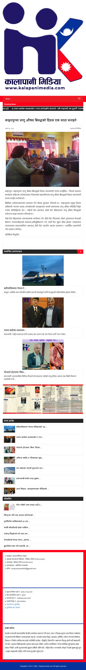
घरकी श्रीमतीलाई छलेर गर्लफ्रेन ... (17, 527)
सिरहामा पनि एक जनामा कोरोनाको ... (19, 515)
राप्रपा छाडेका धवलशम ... (15, 330)
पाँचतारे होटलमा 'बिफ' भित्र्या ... (29, 447)
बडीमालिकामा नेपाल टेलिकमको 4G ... (31, 427)
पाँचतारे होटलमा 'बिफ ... (15, 372)
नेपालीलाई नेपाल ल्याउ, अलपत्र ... (17, 540)
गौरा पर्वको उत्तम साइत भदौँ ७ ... (29, 505)
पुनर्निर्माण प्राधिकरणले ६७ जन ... (17, 521)
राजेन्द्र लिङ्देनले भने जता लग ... (16, 534)
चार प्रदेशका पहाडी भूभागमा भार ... (30, 468)
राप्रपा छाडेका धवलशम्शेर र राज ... (30, 437)
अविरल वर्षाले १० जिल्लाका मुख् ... (29, 458)
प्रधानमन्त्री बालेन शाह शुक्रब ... (28, 478)
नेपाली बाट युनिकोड (13, 604)
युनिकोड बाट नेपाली (13, 607)
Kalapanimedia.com (46, 666)
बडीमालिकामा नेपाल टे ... (15, 288)
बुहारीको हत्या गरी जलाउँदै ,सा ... (17, 546)
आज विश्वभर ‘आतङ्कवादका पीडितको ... (32, 489)
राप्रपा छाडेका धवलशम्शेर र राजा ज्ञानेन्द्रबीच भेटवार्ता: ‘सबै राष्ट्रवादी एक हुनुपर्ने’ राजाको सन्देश (41, 109)
